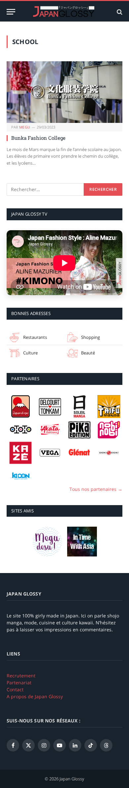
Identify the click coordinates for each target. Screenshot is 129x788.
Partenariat (19, 682)
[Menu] (11, 11)
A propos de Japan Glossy (35, 696)
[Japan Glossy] (64, 12)
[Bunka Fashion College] (64, 92)
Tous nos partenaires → (95, 489)
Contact (15, 689)
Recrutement (21, 675)
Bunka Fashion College (38, 137)
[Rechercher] (118, 11)
